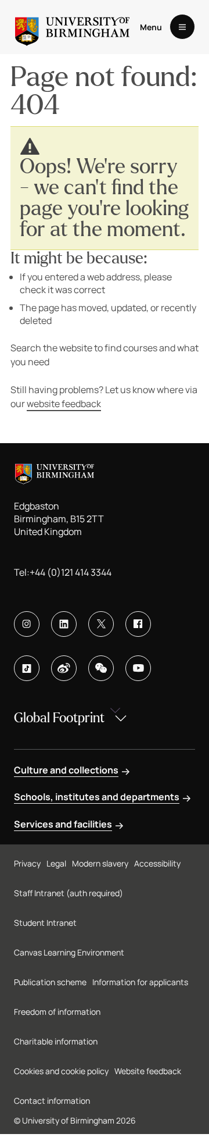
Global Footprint (59, 718)
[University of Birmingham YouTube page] (138, 668)
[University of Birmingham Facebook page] (138, 624)
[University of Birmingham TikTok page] (26, 668)
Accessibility (157, 863)
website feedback (64, 403)
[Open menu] (182, 27)
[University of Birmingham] (72, 27)
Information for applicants (140, 981)
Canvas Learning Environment (69, 952)
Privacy (27, 863)
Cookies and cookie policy (61, 1070)
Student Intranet (45, 922)
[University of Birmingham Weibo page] (64, 668)
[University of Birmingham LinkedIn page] (64, 624)
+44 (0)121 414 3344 (70, 572)
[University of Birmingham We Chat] (101, 668)
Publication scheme (50, 981)
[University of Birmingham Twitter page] (101, 624)
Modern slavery (100, 863)
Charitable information (56, 1041)
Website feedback (147, 1070)
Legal (56, 863)
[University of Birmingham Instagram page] (26, 624)
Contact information (52, 1100)
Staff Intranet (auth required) (68, 893)
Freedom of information (57, 1011)
